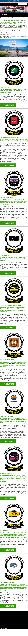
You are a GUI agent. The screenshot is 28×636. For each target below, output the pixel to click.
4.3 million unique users (17, 27)
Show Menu (4, 15)
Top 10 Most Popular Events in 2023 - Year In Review (14, 18)
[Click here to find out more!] (14, 72)
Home (1, 18)
